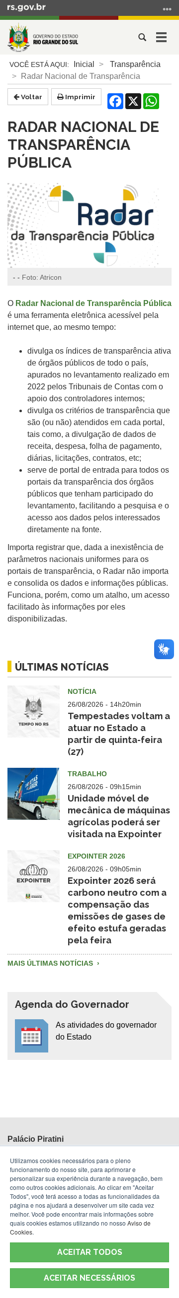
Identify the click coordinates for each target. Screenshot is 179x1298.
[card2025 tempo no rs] (33, 717)
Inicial (84, 64)
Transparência (135, 64)
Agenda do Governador (72, 1004)
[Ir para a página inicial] (42, 37)
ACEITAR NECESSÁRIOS (89, 1278)
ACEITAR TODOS (89, 1252)
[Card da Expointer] (33, 882)
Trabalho (87, 774)
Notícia (82, 691)
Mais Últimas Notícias (51, 963)
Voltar (30, 97)
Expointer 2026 (96, 856)
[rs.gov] (26, 7)
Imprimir (79, 97)
